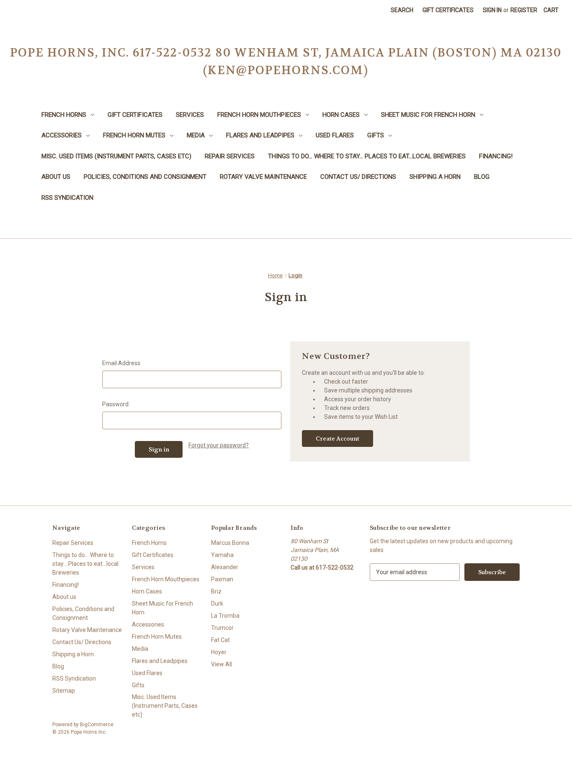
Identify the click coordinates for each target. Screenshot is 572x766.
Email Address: (122, 363)
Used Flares (335, 135)
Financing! (496, 156)
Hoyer (219, 652)
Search (402, 10)
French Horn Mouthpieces (259, 115)
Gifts (375, 135)
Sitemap (63, 690)
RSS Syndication (67, 197)
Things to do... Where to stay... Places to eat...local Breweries (367, 156)
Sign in (492, 10)
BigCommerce (96, 724)
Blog (482, 177)
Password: (116, 404)
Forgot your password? (218, 445)
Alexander (224, 567)
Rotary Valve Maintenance (263, 177)
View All (221, 664)
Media (196, 135)
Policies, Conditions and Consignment (145, 177)
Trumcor (222, 627)
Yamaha (222, 555)
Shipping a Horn (435, 177)
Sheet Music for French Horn (428, 115)
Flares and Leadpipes (260, 135)
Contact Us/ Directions (358, 177)
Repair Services (230, 156)
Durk (217, 603)
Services (190, 115)
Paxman (222, 579)
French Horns (63, 115)
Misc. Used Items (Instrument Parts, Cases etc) (116, 156)
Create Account (337, 438)
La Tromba (225, 615)
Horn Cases (341, 115)
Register (523, 10)
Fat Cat (220, 640)
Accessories (61, 135)
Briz (216, 591)
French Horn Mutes (134, 135)
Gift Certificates (448, 10)
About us (55, 177)
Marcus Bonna (230, 542)
